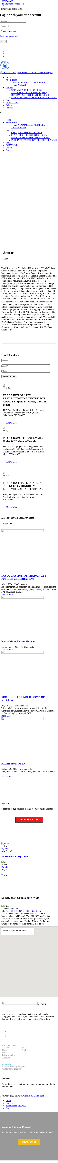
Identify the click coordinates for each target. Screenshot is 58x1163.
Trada (4, 875)
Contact (9, 107)
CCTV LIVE (12, 102)
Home (8, 77)
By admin (5, 848)
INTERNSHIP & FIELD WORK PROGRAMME (34, 97)
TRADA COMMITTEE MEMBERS (28, 82)
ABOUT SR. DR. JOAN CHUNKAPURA (21, 911)
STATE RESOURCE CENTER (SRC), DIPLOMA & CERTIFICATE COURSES (30, 93)
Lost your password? (9, 36)
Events (16, 1105)
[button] (12, 423)
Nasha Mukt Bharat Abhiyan (18, 641)
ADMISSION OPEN (13, 763)
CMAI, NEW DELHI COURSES (26, 90)
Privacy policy (8, 1055)
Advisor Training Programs (14, 1066)
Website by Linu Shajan (33, 1096)
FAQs (24, 1047)
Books (8, 100)
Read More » (7, 594)
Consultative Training (11, 1069)
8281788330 (7, 1)
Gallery (9, 105)
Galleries (26, 1050)
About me (6, 1047)
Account (6, 1058)
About (8, 1100)
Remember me (9, 31)
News (4, 1052)
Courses (9, 87)
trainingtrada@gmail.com (13, 4)
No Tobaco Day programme (14, 856)
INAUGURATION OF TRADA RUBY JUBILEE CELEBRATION (23, 577)
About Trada (11, 80)
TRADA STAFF (18, 85)
